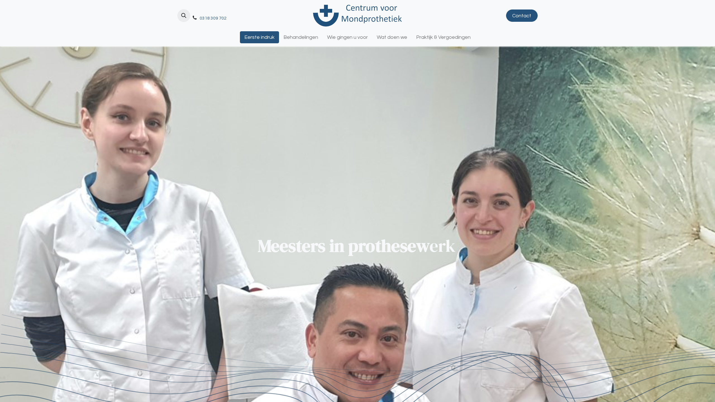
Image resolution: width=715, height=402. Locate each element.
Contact (521, 15)
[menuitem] (259, 37)
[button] (183, 15)
